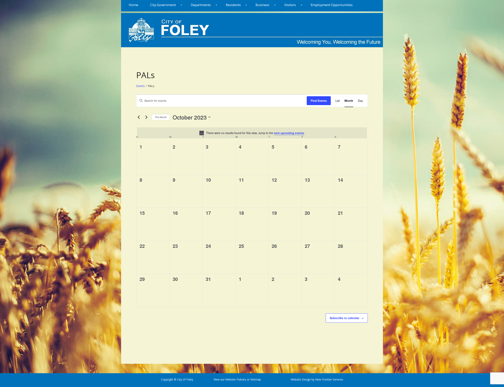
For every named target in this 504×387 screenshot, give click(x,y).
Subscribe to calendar (344, 318)
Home (133, 5)
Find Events (319, 101)
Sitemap (255, 379)
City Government (163, 5)
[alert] (252, 132)
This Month (161, 117)
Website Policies (235, 379)
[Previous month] (138, 117)
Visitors (290, 5)
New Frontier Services (329, 379)
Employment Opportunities (332, 5)
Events (140, 86)
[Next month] (146, 117)
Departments (201, 5)
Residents (233, 5)
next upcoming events (289, 133)
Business (262, 5)
